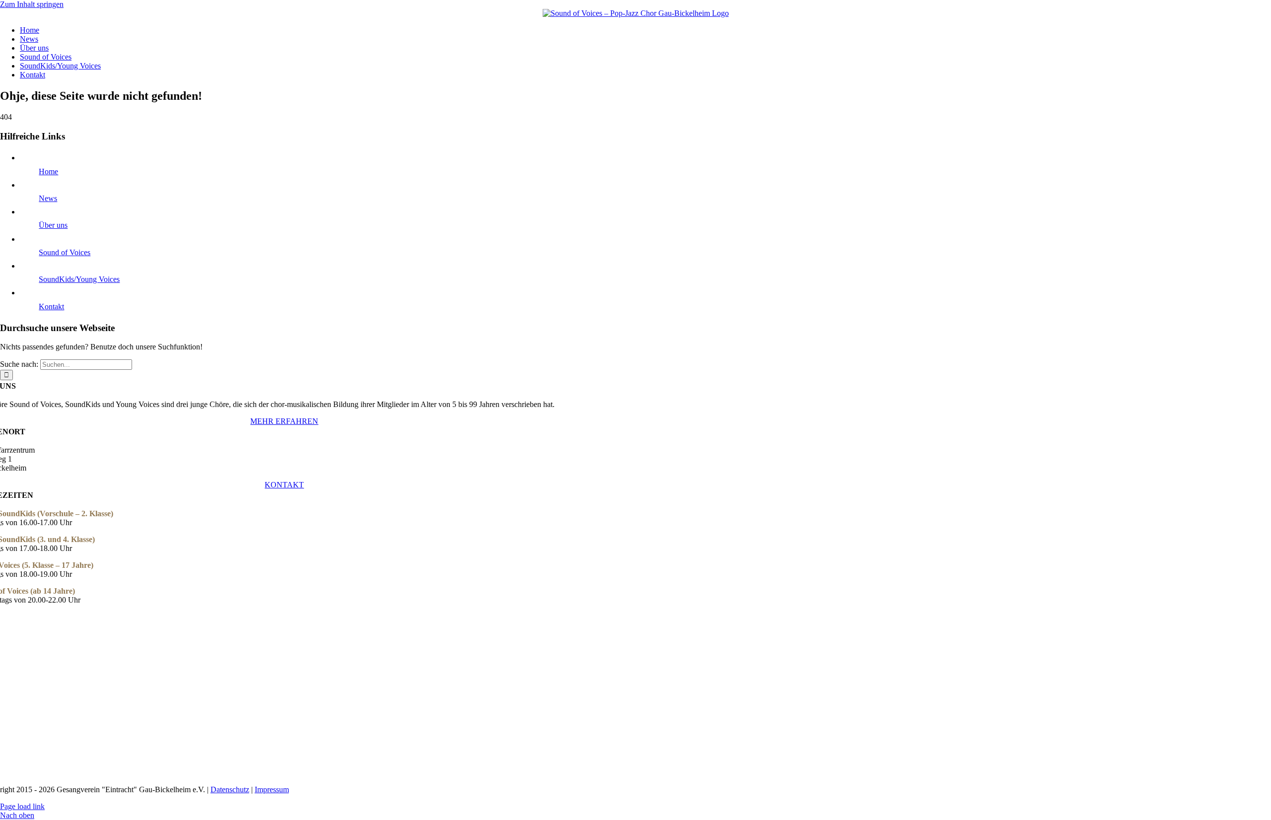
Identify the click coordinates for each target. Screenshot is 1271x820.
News (48, 198)
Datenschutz (230, 789)
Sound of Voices (64, 252)
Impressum (272, 789)
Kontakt (51, 306)
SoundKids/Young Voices (79, 279)
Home (48, 171)
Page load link (22, 806)
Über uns (53, 225)
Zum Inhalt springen (32, 4)
